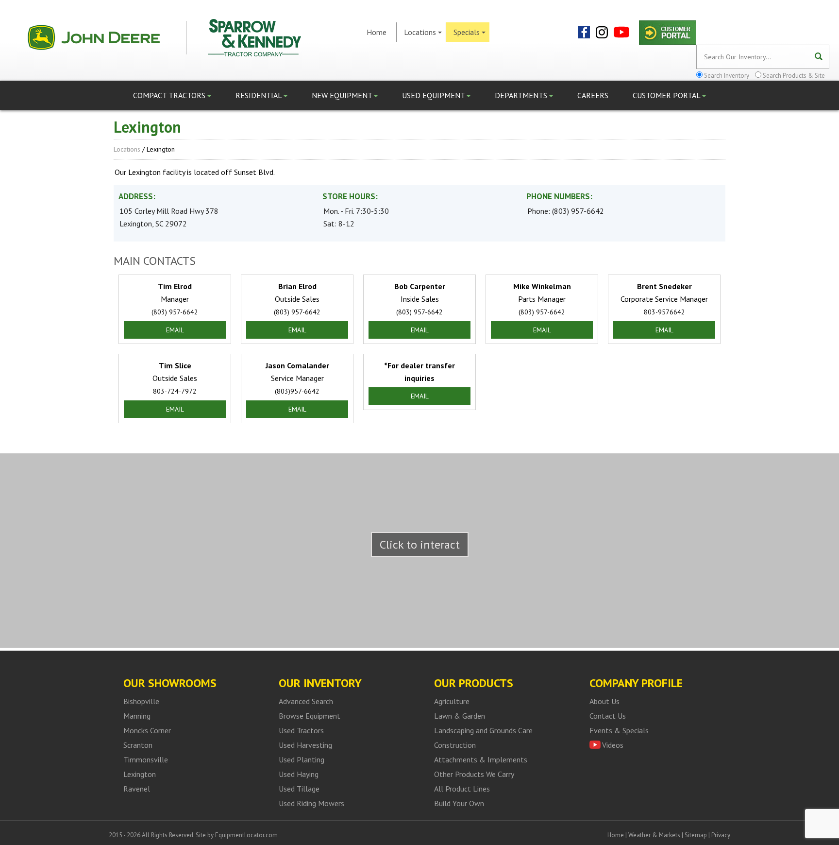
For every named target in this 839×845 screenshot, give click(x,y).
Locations (420, 32)
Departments (522, 95)
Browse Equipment (309, 716)
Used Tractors (301, 730)
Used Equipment (434, 95)
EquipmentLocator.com (246, 835)
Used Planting (301, 759)
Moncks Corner (147, 730)
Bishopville (141, 701)
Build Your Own (459, 803)
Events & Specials (619, 730)
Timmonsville (145, 759)
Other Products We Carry (474, 774)
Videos (612, 745)
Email (175, 330)
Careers (592, 95)
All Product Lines (462, 788)
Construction (455, 745)
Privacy (720, 835)
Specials (466, 32)
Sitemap (696, 835)
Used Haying (299, 774)
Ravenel (136, 788)
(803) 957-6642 (578, 211)
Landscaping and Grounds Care (483, 730)
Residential (259, 95)
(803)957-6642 (297, 391)
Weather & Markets (654, 835)
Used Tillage (299, 788)
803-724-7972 (175, 391)
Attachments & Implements (480, 759)
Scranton (137, 745)
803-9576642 (664, 312)
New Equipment (343, 95)
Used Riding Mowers (311, 803)
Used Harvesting (305, 745)
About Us (604, 701)
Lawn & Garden (459, 716)
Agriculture (452, 701)
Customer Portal (667, 95)
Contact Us (607, 716)
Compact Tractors (170, 95)
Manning (137, 716)
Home (376, 32)
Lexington (139, 774)
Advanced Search (306, 701)
